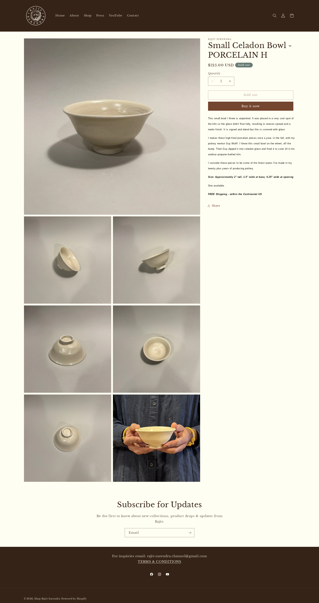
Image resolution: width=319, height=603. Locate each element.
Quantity (214, 73)
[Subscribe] (190, 532)
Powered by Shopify (74, 598)
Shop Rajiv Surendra (47, 598)
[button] (274, 15)
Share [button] (216, 205)
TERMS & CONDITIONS (159, 562)
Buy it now (250, 106)
